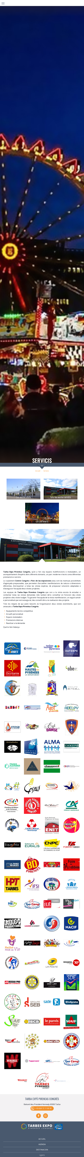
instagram (45, 1116)
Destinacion (42, 1149)
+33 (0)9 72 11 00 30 (43, 1108)
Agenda (42, 1144)
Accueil (37, 471)
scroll (42, 466)
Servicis (46, 471)
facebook (38, 1116)
